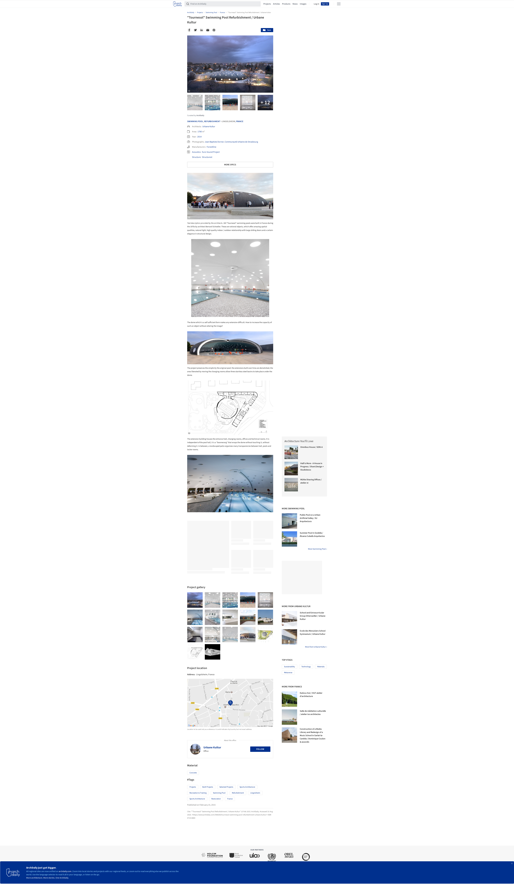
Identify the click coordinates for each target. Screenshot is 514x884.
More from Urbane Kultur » (316, 647)
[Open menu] (339, 4)
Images (303, 3)
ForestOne (211, 146)
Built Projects (207, 787)
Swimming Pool (195, 121)
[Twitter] (195, 30)
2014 (199, 136)
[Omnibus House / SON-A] (291, 452)
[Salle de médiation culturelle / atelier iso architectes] (289, 717)
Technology (306, 666)
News (295, 3)
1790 (200, 131)
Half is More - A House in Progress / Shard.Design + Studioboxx (312, 466)
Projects (267, 3)
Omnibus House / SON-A (311, 447)
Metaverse (288, 672)
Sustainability (289, 666)
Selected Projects (226, 787)
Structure (196, 157)
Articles (276, 3)
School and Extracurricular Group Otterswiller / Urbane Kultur (312, 616)
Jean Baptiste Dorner (214, 141)
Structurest (207, 157)
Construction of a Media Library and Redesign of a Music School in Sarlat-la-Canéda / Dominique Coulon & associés (312, 735)
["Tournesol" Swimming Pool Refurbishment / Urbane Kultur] (195, 600)
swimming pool (219, 793)
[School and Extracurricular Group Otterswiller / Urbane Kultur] (289, 618)
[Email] (208, 30)
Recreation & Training (198, 793)
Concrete (193, 772)
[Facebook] (189, 30)
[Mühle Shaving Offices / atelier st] (291, 485)
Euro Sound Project (211, 152)
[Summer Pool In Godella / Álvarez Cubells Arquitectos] (289, 539)
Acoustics (196, 152)
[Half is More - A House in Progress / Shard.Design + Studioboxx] (291, 468)
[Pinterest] (214, 30)
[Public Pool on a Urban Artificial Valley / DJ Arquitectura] (289, 521)
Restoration (216, 799)
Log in (316, 3)
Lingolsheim (255, 793)
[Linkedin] (202, 30)
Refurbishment (212, 121)
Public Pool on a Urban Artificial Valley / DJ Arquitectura (310, 518)
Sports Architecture (247, 787)
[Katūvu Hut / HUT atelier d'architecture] (289, 699)
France (239, 121)
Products (286, 3)
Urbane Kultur (208, 126)
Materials (321, 666)
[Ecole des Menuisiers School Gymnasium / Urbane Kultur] (289, 637)
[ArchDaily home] (177, 4)
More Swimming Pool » (317, 549)
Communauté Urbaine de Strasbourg (241, 141)
